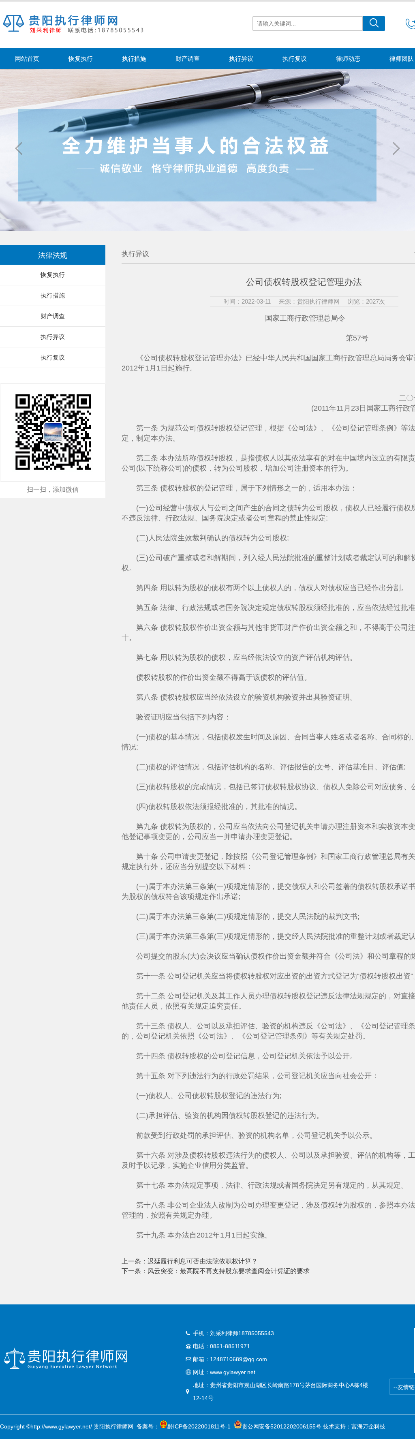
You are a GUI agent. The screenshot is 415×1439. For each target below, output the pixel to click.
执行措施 (134, 58)
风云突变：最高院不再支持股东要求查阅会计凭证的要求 (229, 1271)
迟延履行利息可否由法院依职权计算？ (203, 1261)
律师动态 (348, 58)
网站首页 (27, 58)
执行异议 (241, 58)
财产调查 (187, 58)
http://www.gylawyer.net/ (61, 1426)
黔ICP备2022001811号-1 (199, 1426)
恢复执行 (80, 58)
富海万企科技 (370, 1426)
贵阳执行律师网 (113, 1426)
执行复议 (294, 58)
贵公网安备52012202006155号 (281, 1426)
